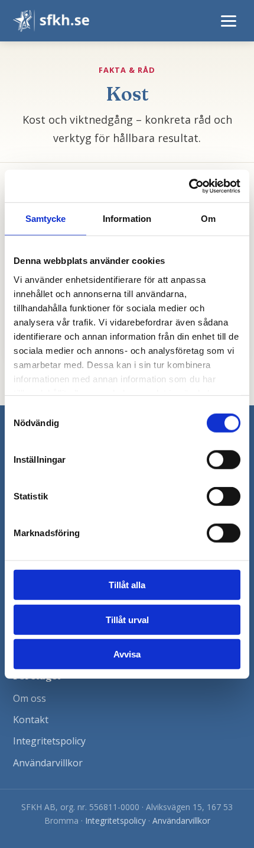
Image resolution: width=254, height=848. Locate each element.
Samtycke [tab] (45, 219)
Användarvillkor (48, 762)
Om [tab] (208, 219)
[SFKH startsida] (51, 20)
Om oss (29, 698)
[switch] (223, 459)
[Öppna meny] (228, 21)
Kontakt (30, 719)
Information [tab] (127, 219)
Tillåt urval (127, 619)
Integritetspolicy (49, 740)
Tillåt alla (127, 585)
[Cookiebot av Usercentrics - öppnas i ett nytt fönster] (188, 186)
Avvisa (127, 654)
